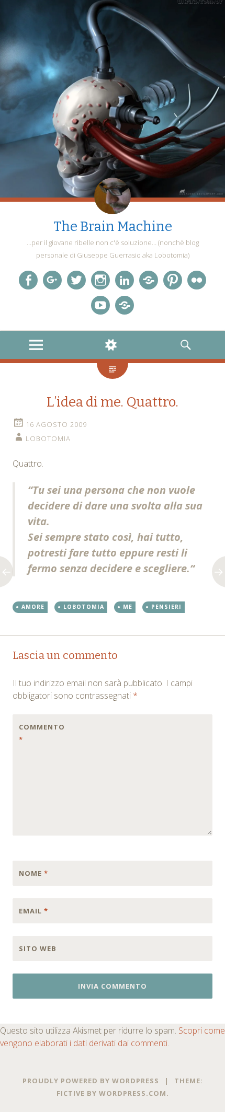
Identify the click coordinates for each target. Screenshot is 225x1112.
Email (33, 911)
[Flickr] (196, 280)
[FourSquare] (124, 305)
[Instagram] (100, 280)
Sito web (38, 948)
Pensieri (166, 606)
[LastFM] (148, 280)
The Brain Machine (112, 226)
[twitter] (76, 280)
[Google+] (52, 280)
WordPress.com (132, 1093)
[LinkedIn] (124, 280)
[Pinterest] (172, 280)
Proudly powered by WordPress (90, 1080)
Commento (41, 733)
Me (127, 606)
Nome (33, 873)
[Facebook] (28, 280)
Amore (32, 606)
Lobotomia (48, 438)
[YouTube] (100, 305)
